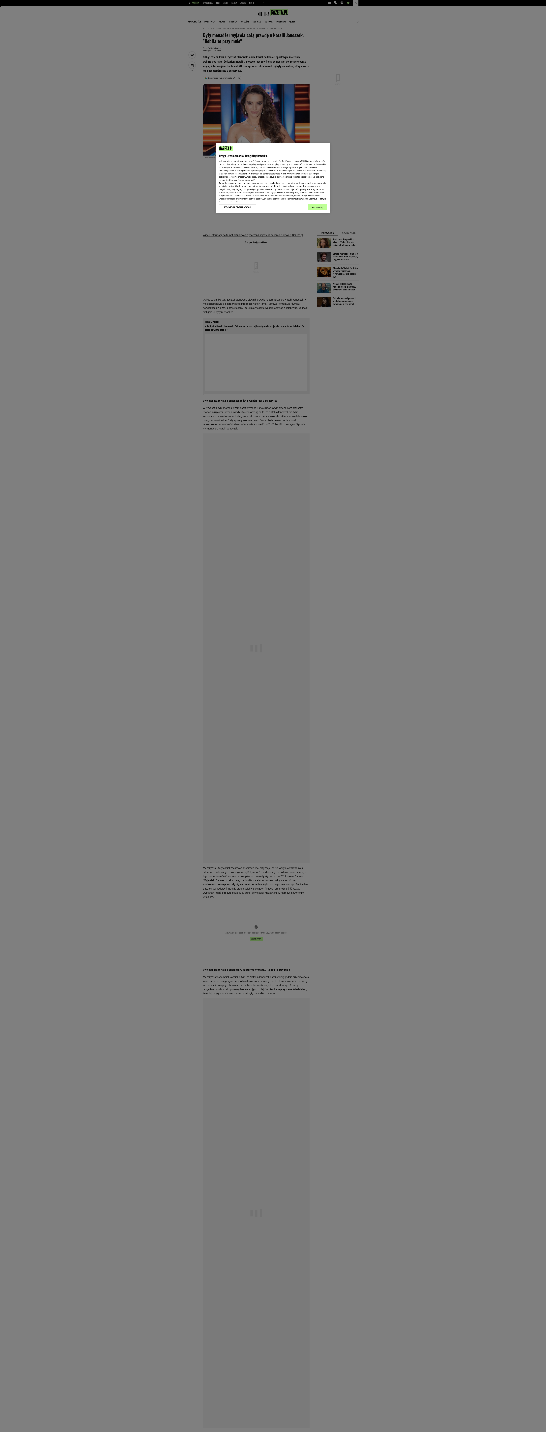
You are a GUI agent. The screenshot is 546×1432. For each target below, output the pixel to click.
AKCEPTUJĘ (317, 207)
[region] (273, 178)
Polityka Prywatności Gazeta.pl (303, 199)
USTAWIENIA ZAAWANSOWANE (237, 207)
